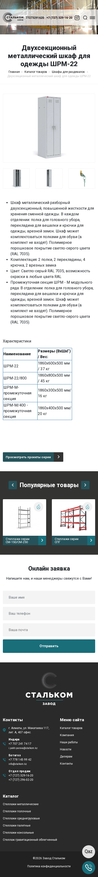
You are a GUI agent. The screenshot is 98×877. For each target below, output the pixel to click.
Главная (14, 72)
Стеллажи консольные (18, 832)
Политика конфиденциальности (49, 866)
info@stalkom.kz (18, 764)
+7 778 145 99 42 (20, 759)
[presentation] (13, 485)
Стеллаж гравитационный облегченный (30, 839)
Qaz (89, 851)
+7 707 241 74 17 (20, 743)
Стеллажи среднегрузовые (21, 818)
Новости (65, 749)
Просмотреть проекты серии (28, 457)
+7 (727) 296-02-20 (21, 779)
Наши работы (69, 742)
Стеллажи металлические (21, 804)
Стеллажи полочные (17, 811)
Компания (67, 735)
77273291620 (35, 17)
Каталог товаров (35, 72)
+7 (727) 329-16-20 (59, 17)
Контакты (66, 763)
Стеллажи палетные (16, 825)
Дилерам (66, 756)
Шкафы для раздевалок (68, 72)
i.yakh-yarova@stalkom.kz (23, 748)
